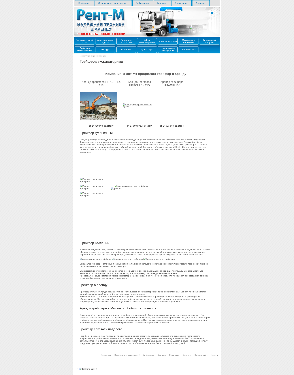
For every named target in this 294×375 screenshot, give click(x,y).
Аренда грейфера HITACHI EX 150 (101, 83)
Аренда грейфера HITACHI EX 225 (139, 83)
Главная (83, 56)
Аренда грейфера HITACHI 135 (171, 83)
